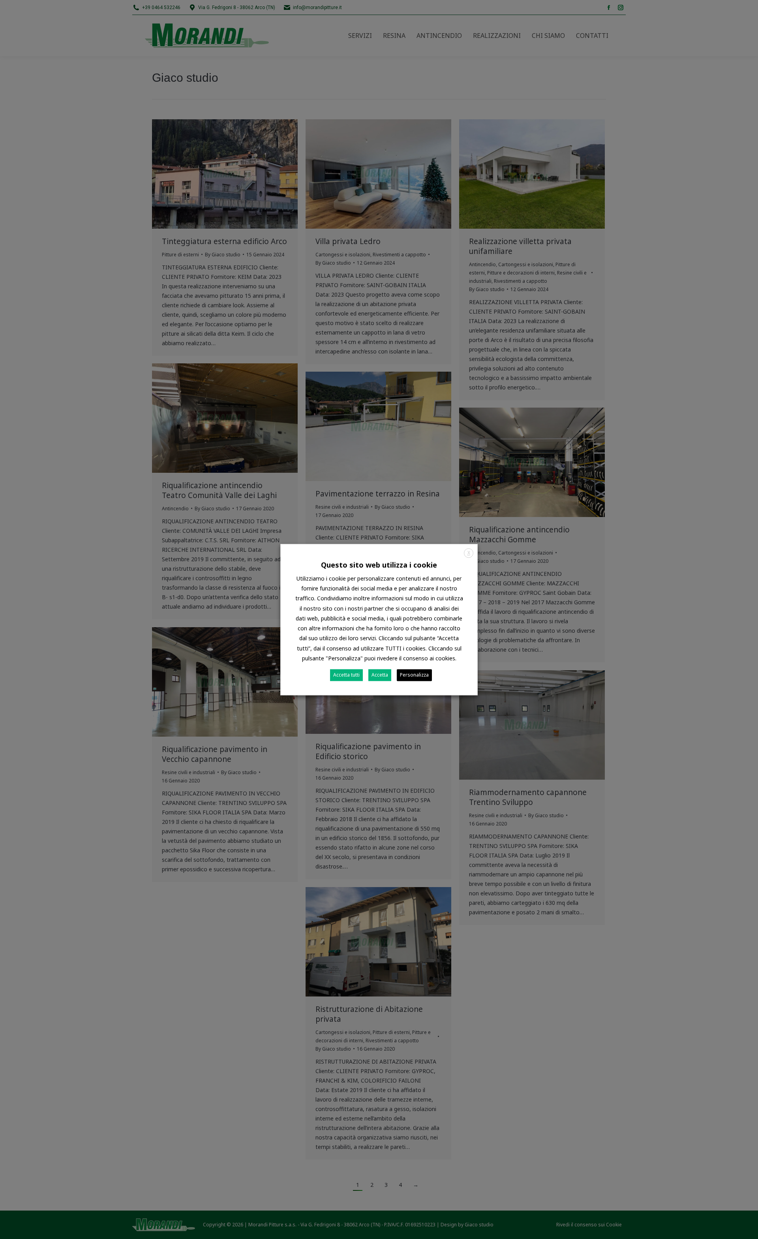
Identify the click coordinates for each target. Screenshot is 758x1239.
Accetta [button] (379, 674)
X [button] (468, 552)
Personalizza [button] (414, 674)
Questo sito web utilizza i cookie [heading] (379, 565)
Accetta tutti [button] (346, 674)
